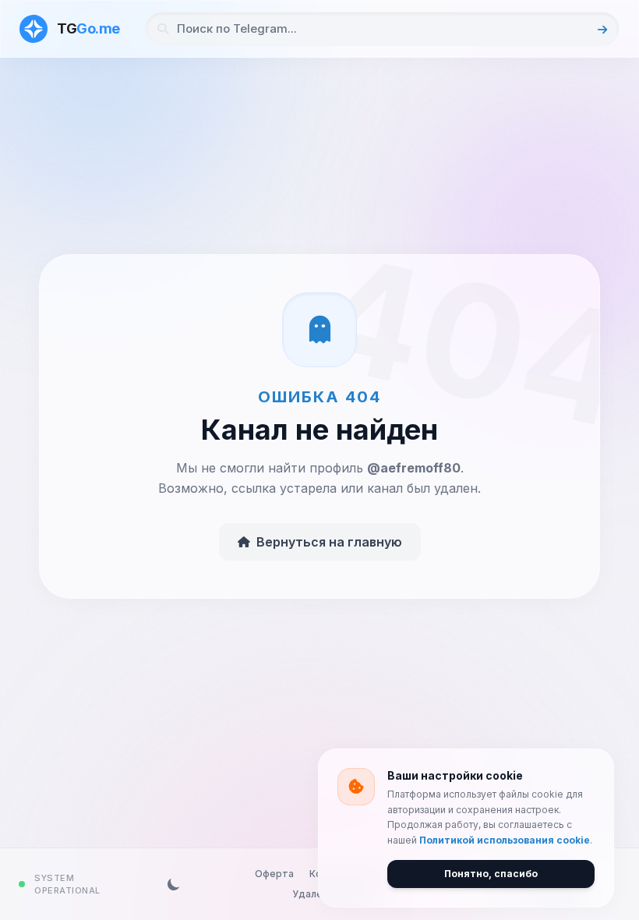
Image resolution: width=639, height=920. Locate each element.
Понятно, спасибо (491, 873)
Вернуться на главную (329, 542)
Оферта (274, 873)
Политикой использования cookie (504, 840)
